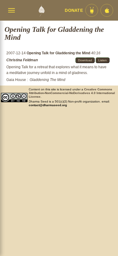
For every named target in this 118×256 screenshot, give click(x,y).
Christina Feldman (22, 60)
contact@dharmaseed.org (48, 105)
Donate (74, 10)
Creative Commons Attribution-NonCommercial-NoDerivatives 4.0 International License (72, 93)
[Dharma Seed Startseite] (41, 10)
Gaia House (16, 80)
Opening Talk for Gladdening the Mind (59, 53)
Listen (102, 60)
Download (85, 60)
